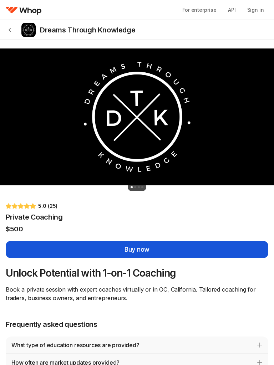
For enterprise (199, 10)
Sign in (255, 10)
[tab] (132, 187)
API (232, 10)
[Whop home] (24, 10)
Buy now (137, 249)
